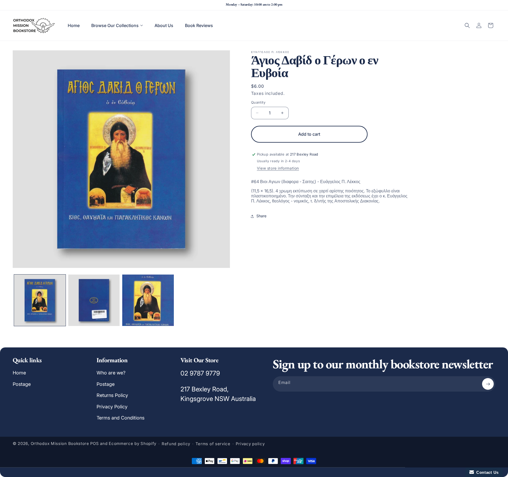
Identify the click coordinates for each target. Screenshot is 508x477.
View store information (278, 168)
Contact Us (486, 472)
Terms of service (213, 443)
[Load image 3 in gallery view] (148, 300)
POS (94, 443)
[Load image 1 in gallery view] (40, 300)
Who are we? (111, 373)
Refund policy (176, 443)
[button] (117, 25)
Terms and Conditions (120, 418)
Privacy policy (250, 443)
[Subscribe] (488, 384)
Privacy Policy (112, 406)
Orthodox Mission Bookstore (60, 443)
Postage (22, 384)
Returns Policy (112, 395)
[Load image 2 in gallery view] (94, 300)
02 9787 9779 (200, 373)
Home (19, 373)
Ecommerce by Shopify (132, 443)
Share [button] (261, 216)
